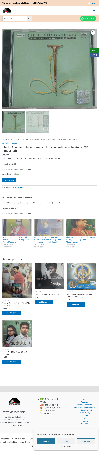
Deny (66, 441)
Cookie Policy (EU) (84, 410)
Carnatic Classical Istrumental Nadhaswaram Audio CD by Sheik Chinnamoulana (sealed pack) (47, 239)
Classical (19, 139)
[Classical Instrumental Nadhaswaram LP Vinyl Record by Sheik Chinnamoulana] (81, 227)
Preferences (86, 441)
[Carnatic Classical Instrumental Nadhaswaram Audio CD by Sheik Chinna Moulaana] (17, 227)
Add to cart (9, 180)
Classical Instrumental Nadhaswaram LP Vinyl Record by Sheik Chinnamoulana (80, 239)
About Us (84, 402)
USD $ (93, 55)
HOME (84, 399)
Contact (84, 424)
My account (84, 421)
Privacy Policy (66, 446)
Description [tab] (7, 198)
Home (4, 139)
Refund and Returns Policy (84, 407)
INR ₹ (93, 50)
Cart (84, 418)
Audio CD (11, 139)
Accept (46, 441)
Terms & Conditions (84, 405)
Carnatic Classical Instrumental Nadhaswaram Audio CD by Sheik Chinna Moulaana (15, 239)
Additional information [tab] (23, 198)
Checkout (84, 415)
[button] (93, 32)
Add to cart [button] (11, 313)
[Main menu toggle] (94, 10)
